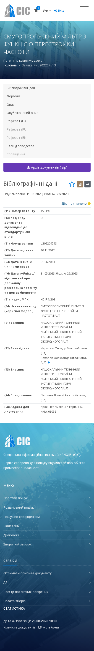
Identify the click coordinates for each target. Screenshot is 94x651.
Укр (46, 10)
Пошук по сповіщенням (21, 517)
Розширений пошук (18, 507)
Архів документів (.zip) (48, 167)
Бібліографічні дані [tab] (21, 88)
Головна (10, 65)
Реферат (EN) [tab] (17, 137)
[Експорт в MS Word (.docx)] (80, 184)
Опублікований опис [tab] (22, 113)
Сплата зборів (14, 601)
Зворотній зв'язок (17, 544)
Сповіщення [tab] (16, 154)
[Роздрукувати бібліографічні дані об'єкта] (87, 184)
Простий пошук (15, 498)
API (5, 582)
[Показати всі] (49, 362)
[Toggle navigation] (84, 8)
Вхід (61, 10)
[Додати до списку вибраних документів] (72, 184)
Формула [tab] (14, 96)
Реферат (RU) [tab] (17, 129)
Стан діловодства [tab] (20, 146)
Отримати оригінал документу (27, 573)
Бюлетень (11, 526)
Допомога (11, 535)
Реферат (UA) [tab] (17, 121)
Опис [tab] (10, 104)
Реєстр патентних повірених (25, 592)
